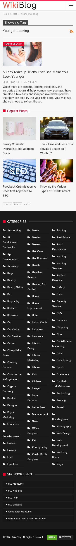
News (35, 421)
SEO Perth (13, 497)
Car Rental (13, 329)
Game (35, 230)
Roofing (61, 256)
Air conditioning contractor (10, 242)
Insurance (38, 336)
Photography (39, 447)
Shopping (62, 327)
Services (62, 320)
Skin (59, 334)
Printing (61, 230)
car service (14, 336)
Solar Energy (64, 360)
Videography (64, 426)
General (36, 244)
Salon (60, 294)
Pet (34, 440)
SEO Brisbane (15, 504)
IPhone (36, 367)
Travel (60, 407)
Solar (60, 353)
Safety (61, 287)
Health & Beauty (13, 44)
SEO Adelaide (15, 491)
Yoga (60, 464)
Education (13, 424)
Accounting (14, 230)
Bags (10, 273)
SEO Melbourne (16, 484)
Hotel (35, 315)
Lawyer (36, 388)
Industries (38, 329)
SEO (59, 313)
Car (9, 322)
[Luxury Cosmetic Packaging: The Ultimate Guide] (19, 128)
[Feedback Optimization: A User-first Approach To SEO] (19, 170)
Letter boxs (38, 407)
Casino (11, 343)
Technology (63, 393)
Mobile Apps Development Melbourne (27, 518)
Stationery (63, 374)
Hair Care (37, 251)
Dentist (11, 398)
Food (10, 457)
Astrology (13, 266)
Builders (12, 308)
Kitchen (36, 381)
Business (12, 315)
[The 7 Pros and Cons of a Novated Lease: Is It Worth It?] (56, 128)
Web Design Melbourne (20, 511)
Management (40, 414)
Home (35, 296)
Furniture (12, 464)
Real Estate (63, 237)
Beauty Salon (15, 287)
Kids (34, 374)
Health (36, 265)
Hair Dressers (40, 258)
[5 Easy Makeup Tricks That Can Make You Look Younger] (22, 54)
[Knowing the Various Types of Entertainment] (56, 170)
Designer (12, 405)
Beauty (11, 280)
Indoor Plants (39, 322)
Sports (61, 367)
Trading (61, 400)
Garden (36, 237)
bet (9, 294)
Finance (11, 450)
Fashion (11, 443)
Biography (13, 301)
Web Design (63, 433)
